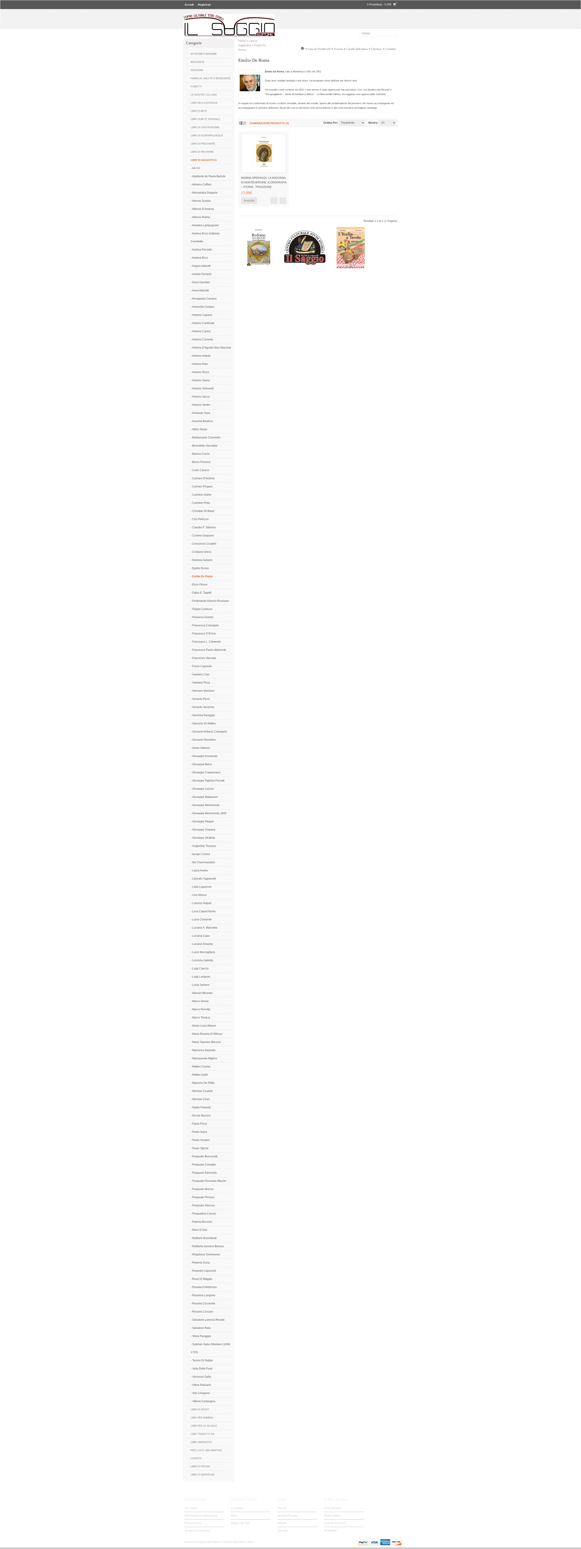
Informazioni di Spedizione (201, 1515)
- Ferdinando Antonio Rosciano (210, 600)
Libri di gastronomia (205, 127)
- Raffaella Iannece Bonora (207, 1246)
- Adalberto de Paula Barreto (208, 176)
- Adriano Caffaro (201, 184)
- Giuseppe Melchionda (205, 805)
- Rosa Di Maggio (201, 1279)
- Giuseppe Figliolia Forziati (207, 780)
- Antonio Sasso (200, 380)
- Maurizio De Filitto (202, 1082)
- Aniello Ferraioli (201, 274)
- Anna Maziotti (200, 290)
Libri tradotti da (202, 1434)
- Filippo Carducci (201, 609)
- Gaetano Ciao (200, 674)
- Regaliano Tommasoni (205, 1254)
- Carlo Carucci (200, 470)
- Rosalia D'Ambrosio (204, 1287)
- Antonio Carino (201, 331)
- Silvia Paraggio (201, 1336)
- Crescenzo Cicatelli (203, 543)
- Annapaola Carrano (204, 298)
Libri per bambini (202, 1417)
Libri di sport (200, 1409)
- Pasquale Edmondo (204, 1172)
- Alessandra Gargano (204, 192)
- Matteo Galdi (199, 1074)
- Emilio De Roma (202, 576)
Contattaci (390, 49)
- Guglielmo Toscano (203, 846)
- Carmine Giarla (201, 494)
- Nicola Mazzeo (201, 1115)
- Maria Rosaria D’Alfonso (206, 1033)
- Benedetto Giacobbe (204, 445)
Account (338, 49)
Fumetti (196, 86)
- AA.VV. (195, 168)
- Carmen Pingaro (202, 486)
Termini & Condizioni (197, 1530)
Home (242, 40)
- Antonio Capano (201, 315)
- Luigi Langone (200, 976)
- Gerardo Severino (202, 707)
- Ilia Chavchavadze (203, 862)
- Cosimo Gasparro (202, 535)
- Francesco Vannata (203, 658)
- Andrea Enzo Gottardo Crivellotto (205, 237)
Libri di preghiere (203, 143)
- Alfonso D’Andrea (202, 209)
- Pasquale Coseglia (203, 1164)
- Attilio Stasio (199, 429)
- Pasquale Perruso (202, 1197)
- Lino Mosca (199, 895)
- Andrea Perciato (201, 249)
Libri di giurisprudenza (207, 135)
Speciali (283, 1530)
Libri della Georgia (204, 102)
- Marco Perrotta (200, 1009)
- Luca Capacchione (203, 911)
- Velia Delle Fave (201, 1368)
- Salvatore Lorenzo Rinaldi (207, 1319)
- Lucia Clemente (201, 919)
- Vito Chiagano (200, 1393)
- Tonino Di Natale (202, 1360)
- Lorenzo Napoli (201, 903)
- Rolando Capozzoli (203, 1270)
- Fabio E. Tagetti (201, 592)
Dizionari (197, 70)
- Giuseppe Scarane (203, 829)
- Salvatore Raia (201, 1328)
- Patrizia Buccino (201, 1221)
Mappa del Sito (240, 1523)
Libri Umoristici (201, 1442)
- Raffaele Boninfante (204, 1238)
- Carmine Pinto (200, 502)
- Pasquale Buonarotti (204, 1156)
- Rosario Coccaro (202, 1311)
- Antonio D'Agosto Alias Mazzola (211, 347)
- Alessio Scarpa (201, 200)
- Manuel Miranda (201, 993)
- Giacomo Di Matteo (203, 723)
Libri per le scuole (204, 1425)
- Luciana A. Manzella (204, 927)
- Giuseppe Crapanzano (205, 772)
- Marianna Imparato (203, 1050)
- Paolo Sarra (199, 1131)
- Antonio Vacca (200, 396)
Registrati (204, 4)
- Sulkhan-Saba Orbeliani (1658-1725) (211, 1348)
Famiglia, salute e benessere (211, 78)
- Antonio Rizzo (200, 372)
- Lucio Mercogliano (203, 952)
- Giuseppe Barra (201, 764)
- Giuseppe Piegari (202, 821)
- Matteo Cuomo (200, 1066)
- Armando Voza (200, 413)
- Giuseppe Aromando (204, 756)
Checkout (376, 49)
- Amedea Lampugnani (205, 225)
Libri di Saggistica (204, 160)
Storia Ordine (332, 1515)
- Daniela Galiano (201, 560)
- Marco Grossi (200, 1001)
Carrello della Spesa (357, 49)
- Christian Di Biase (202, 511)
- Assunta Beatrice (202, 421)
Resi (234, 1515)
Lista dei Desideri (335, 1523)
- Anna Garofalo (200, 282)
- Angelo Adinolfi (201, 266)
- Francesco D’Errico (203, 633)
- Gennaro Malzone (202, 690)
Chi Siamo (191, 1508)
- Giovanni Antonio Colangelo (209, 731)
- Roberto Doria (200, 1262)
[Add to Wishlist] (283, 200)
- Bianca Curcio (200, 453)
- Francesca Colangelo (205, 625)
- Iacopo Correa (200, 854)
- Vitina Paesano (201, 1385)
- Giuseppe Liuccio (202, 788)
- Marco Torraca (200, 1017)
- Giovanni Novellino (203, 739)
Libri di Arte (199, 111)
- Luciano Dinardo (202, 944)
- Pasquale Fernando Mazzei (208, 1181)
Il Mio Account (332, 1508)
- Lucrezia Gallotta (202, 960)
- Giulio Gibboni (200, 748)
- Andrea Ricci (199, 257)
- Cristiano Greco (201, 551)
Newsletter (330, 1530)
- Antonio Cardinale (202, 323)
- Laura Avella (199, 870)
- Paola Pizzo (199, 1123)
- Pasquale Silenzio (203, 1205)
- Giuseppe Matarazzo (204, 797)
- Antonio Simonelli (202, 388)
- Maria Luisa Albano (203, 1025)
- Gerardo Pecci (200, 699)
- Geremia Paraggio (203, 715)
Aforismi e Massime (204, 53)
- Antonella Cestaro (202, 306)
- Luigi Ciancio (200, 968)
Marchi (282, 1508)
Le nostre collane (204, 94)
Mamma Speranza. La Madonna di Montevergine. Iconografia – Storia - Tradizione (263, 182)
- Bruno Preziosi (200, 462)
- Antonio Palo (199, 364)
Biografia (197, 62)
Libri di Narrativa (202, 1474)
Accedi (189, 4)
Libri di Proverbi (202, 151)
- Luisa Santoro (200, 984)
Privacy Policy (193, 1523)
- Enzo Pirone (199, 584)
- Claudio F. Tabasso (203, 527)
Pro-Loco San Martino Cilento (206, 1454)
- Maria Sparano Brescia (206, 1042)
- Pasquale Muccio (202, 1189)
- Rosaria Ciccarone (203, 1303)
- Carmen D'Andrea (202, 478)
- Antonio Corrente (202, 339)
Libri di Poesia (200, 1466)
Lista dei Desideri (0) (319, 49)
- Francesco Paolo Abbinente (208, 650)
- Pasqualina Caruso (203, 1213)
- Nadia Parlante (201, 1107)
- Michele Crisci (200, 1099)
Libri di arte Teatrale (205, 119)
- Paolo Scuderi (200, 1140)
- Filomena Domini (202, 617)
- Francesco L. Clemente (206, 641)
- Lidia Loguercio (201, 886)
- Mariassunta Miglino (204, 1058)
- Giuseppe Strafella (203, 837)
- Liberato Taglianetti (203, 878)
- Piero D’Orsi (199, 1230)
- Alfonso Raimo (200, 217)
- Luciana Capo (200, 935)
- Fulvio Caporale (201, 666)
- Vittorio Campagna (203, 1401)
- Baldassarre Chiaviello (205, 437)
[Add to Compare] (274, 200)
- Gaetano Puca (200, 682)
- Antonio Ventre (200, 404)
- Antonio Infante (201, 355)
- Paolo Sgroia (199, 1148)
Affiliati (282, 1523)
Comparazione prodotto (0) (269, 123)
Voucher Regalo (288, 1515)
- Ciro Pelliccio (200, 519)
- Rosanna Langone (203, 1295)
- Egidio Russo (200, 568)
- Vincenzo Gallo (201, 1376)
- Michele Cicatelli (202, 1091)
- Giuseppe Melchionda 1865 (208, 813)
